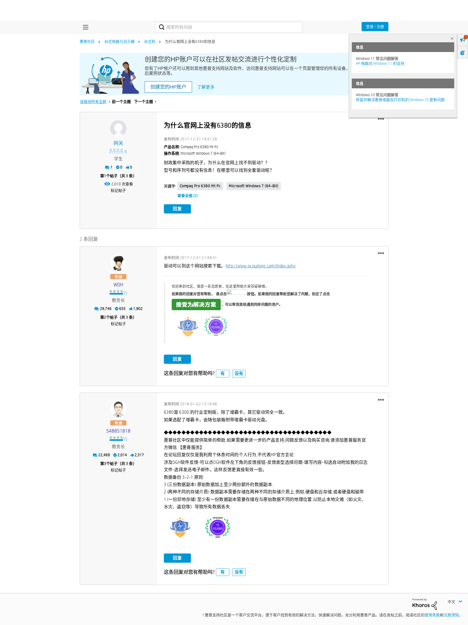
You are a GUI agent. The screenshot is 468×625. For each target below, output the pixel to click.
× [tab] (452, 38)
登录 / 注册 (375, 26)
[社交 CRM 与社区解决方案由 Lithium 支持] (424, 603)
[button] (381, 119)
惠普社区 (87, 41)
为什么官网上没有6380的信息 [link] (190, 41)
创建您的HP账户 (168, 87)
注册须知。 (453, 615)
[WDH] (118, 263)
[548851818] (118, 409)
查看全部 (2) (187, 195)
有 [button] (222, 373)
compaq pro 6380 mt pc (200, 185)
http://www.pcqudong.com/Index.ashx (260, 266)
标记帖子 (118, 190)
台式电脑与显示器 (119, 41)
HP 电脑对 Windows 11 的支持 (380, 63)
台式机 (149, 41)
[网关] (118, 128)
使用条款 (432, 615)
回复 (177, 209)
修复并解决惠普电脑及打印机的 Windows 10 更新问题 (400, 99)
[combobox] (228, 27)
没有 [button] (239, 373)
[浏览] (84, 27)
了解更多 (205, 87)
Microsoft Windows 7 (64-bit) (253, 185)
